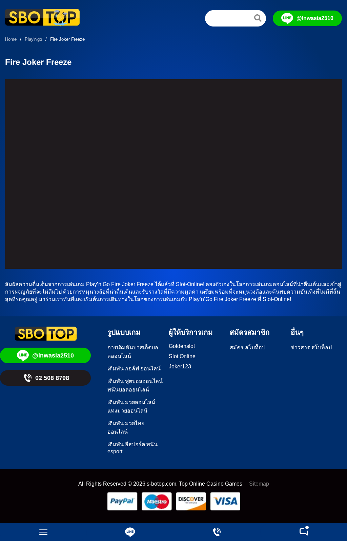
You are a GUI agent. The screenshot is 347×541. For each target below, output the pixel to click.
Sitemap (259, 484)
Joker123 (180, 366)
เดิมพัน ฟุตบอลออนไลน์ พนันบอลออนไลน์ (135, 385)
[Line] (130, 532)
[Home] (42, 18)
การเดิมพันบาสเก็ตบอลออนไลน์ (132, 352)
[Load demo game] (173, 174)
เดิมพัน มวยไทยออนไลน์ (125, 427)
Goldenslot (182, 346)
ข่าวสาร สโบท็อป (311, 347)
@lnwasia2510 (315, 18)
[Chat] (303, 532)
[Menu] (43, 532)
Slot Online (182, 356)
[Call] (217, 532)
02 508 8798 (52, 377)
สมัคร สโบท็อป (247, 347)
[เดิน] (258, 18)
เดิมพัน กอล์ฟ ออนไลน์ (134, 368)
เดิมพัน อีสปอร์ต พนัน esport (132, 447)
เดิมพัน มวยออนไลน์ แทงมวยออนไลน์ (131, 406)
